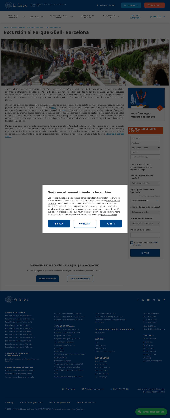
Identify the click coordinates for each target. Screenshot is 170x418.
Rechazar (59, 224)
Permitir (111, 224)
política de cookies (109, 214)
